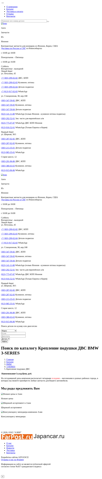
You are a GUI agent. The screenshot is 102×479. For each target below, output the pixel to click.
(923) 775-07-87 (8, 123)
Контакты (10, 16)
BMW (9, 364)
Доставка (10, 450)
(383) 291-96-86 (8, 161)
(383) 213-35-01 (8, 148)
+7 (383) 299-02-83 (9, 82)
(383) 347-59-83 (8, 105)
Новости (10, 448)
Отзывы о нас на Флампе (12, 459)
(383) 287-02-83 (8, 143)
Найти (4, 341)
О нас (9, 443)
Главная (10, 359)
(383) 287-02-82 (8, 139)
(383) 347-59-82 (8, 100)
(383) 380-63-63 (8, 166)
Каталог (10, 9)
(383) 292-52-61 (8, 118)
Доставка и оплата (14, 11)
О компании (12, 7)
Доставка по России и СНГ (13, 48)
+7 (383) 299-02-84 (9, 87)
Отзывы (10, 14)
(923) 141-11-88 (8, 114)
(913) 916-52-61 (8, 127)
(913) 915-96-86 (8, 170)
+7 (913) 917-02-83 (9, 91)
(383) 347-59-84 (8, 109)
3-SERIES (10, 367)
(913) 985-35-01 (8, 152)
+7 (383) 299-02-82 (9, 78)
